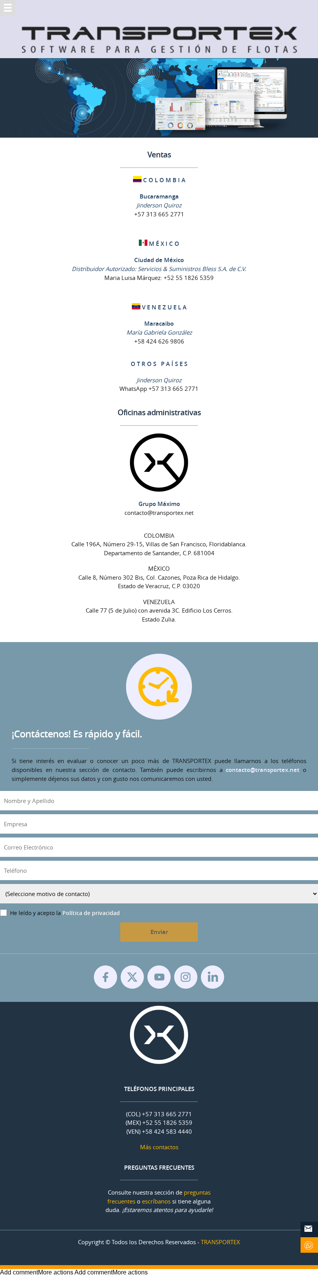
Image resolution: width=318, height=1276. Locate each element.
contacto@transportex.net (262, 770)
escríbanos (156, 1201)
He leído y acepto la (65, 913)
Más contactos (159, 1147)
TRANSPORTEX (220, 1242)
